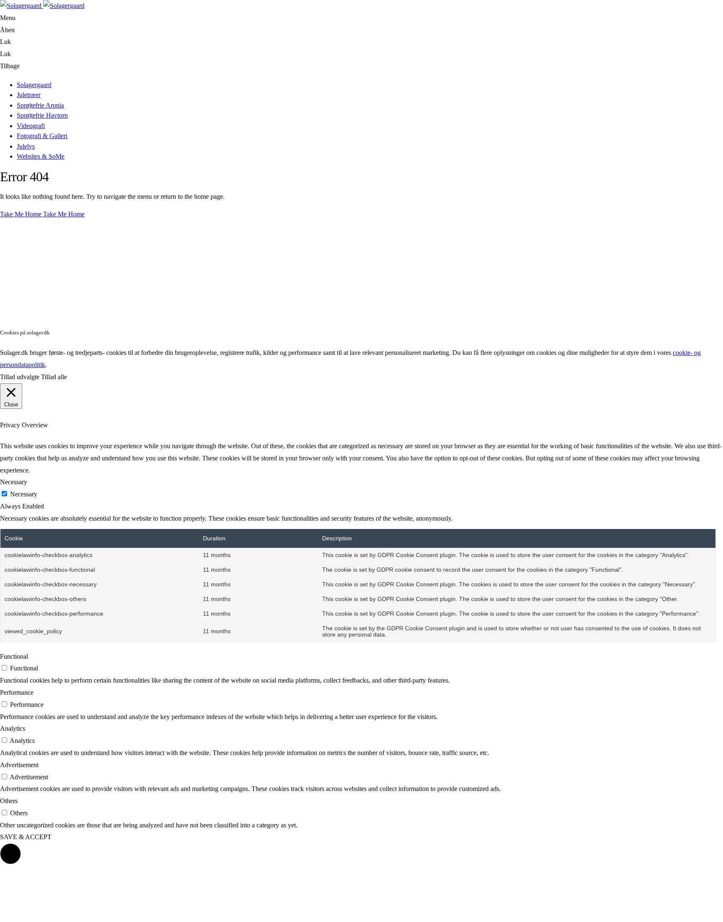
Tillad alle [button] (54, 376)
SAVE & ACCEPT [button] (25, 836)
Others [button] (9, 800)
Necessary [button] (13, 481)
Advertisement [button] (19, 764)
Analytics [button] (12, 728)
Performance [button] (16, 692)
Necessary (23, 494)
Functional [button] (14, 656)
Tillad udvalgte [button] (19, 376)
